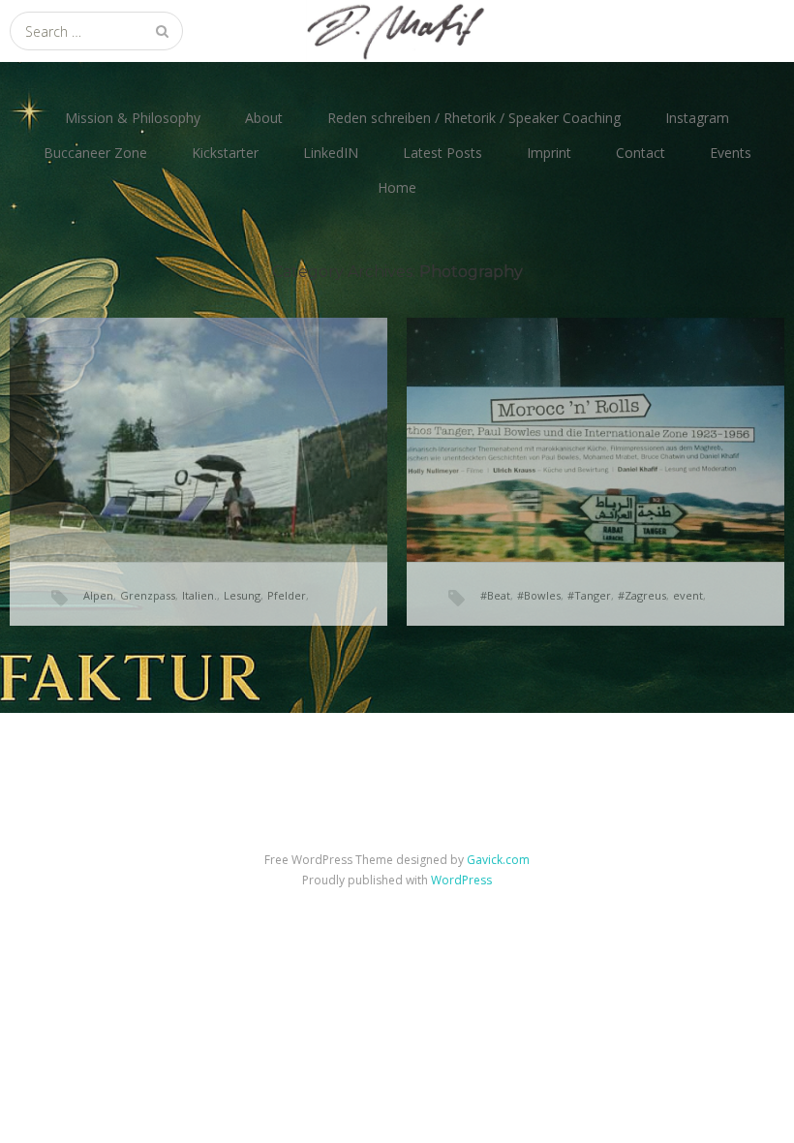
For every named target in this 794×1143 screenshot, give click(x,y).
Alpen (98, 595)
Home (397, 187)
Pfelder (286, 595)
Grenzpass (147, 595)
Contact (640, 152)
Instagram (697, 117)
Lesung (242, 595)
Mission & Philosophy (132, 117)
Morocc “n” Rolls (538, 410)
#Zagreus (642, 595)
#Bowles (539, 595)
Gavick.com (498, 859)
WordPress (461, 880)
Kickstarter (225, 152)
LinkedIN (330, 152)
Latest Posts (442, 152)
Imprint (549, 152)
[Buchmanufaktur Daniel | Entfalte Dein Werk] (397, 31)
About (264, 117)
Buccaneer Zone (95, 152)
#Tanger (589, 595)
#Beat (495, 595)
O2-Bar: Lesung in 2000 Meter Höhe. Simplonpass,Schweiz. (178, 416)
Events (730, 152)
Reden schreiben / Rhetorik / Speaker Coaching (474, 117)
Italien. (199, 595)
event (688, 595)
